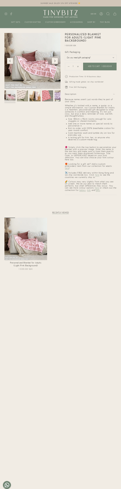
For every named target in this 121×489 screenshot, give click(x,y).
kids (89, 190)
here (67, 168)
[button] (16, 22)
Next (55, 61)
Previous (10, 61)
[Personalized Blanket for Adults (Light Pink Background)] (25, 239)
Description (70, 94)
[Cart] (114, 13)
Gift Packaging (72, 52)
